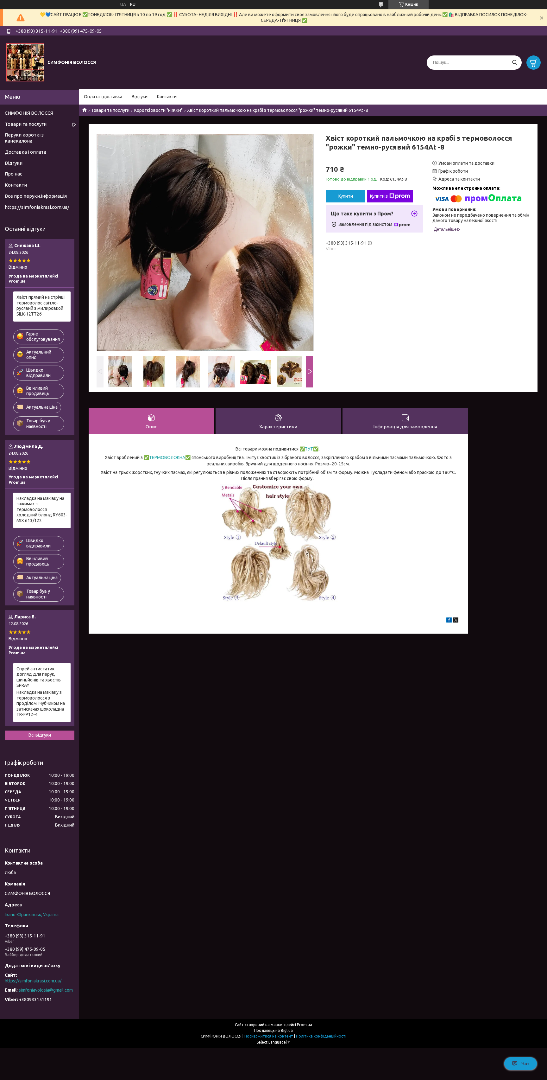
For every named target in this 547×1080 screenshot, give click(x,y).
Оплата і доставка (103, 96)
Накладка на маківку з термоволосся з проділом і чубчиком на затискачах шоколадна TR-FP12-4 (40, 703)
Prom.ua (304, 1025)
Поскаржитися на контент (268, 1036)
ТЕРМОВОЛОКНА (167, 457)
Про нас (13, 173)
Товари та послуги (110, 110)
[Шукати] (514, 62)
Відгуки (140, 96)
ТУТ (309, 448)
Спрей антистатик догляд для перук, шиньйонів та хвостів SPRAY (38, 677)
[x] (455, 620)
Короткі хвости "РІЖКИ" (158, 110)
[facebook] (449, 620)
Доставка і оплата (25, 152)
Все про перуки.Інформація (36, 196)
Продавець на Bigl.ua (273, 1030)
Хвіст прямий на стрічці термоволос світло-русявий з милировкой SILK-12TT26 (40, 305)
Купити (345, 196)
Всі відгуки (39, 735)
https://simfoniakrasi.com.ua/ (37, 207)
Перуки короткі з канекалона (24, 138)
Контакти (167, 96)
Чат (525, 1063)
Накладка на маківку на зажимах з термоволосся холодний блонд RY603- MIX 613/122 (41, 509)
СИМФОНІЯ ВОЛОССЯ (29, 113)
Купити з (379, 196)
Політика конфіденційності (321, 1036)
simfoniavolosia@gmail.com (46, 990)
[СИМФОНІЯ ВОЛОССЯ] (25, 62)
